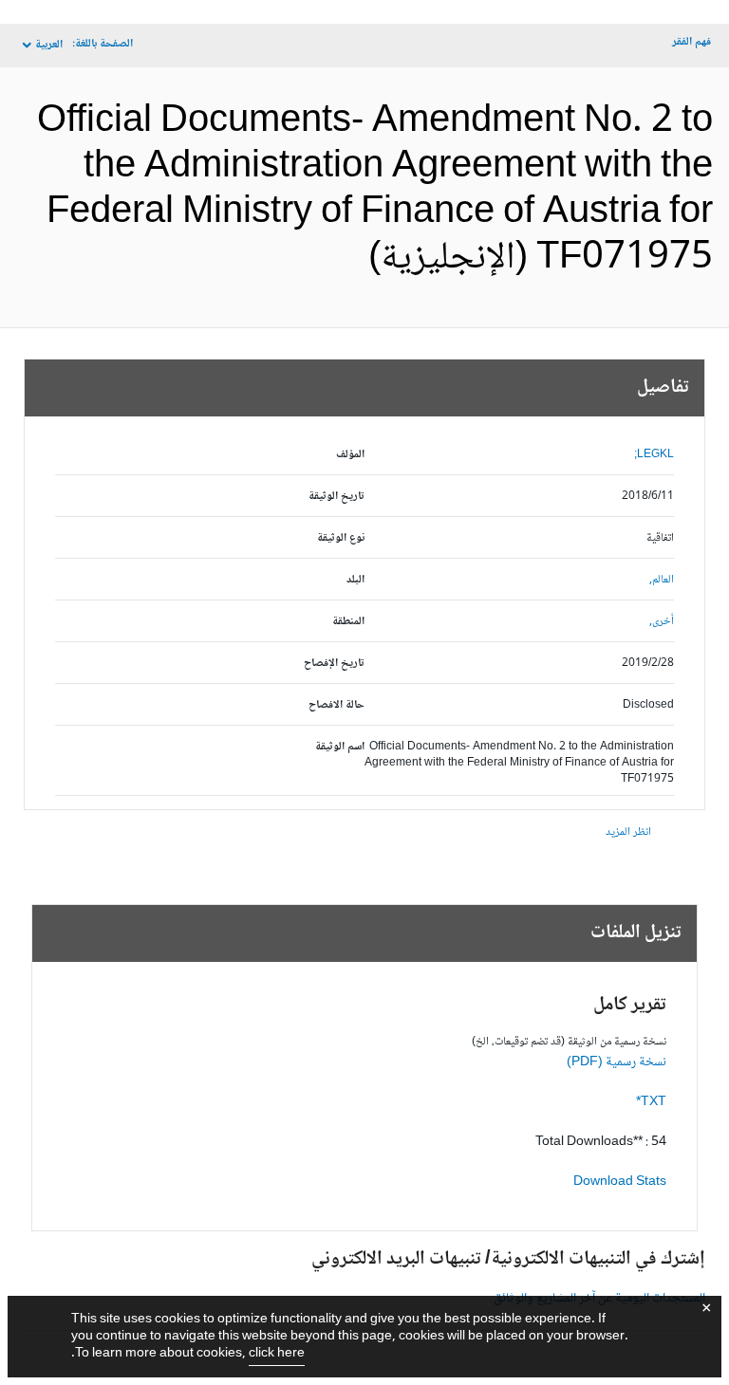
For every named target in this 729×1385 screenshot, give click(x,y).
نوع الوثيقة (340, 538)
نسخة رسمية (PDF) (616, 1062)
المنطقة (348, 622)
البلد (355, 580)
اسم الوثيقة (339, 747)
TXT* (651, 1102)
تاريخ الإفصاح (334, 664)
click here (277, 1353)
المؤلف (350, 455)
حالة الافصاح (336, 705)
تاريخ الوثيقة (336, 497)
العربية (49, 45)
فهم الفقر (691, 42)
